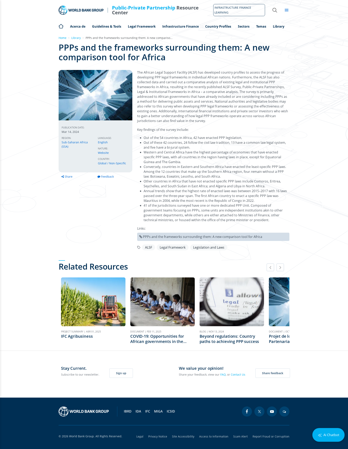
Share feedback (272, 373)
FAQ (223, 374)
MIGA (158, 411)
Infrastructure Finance (180, 26)
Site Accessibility (183, 436)
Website (103, 153)
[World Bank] (84, 411)
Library (278, 26)
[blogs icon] (284, 411)
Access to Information (213, 436)
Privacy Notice (157, 436)
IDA (138, 411)
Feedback (107, 176)
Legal (139, 436)
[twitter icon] (259, 411)
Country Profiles (218, 26)
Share (68, 176)
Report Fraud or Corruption (271, 436)
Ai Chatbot (331, 435)
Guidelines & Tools (106, 26)
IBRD (128, 411)
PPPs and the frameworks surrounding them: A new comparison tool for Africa (202, 236)
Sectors (244, 26)
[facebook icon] (247, 411)
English (103, 142)
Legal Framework (142, 26)
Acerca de (77, 26)
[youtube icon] (272, 411)
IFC (147, 411)
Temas (261, 26)
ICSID (171, 411)
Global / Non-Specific (112, 163)
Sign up (121, 373)
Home (61, 26)
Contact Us (238, 374)
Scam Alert (240, 436)
